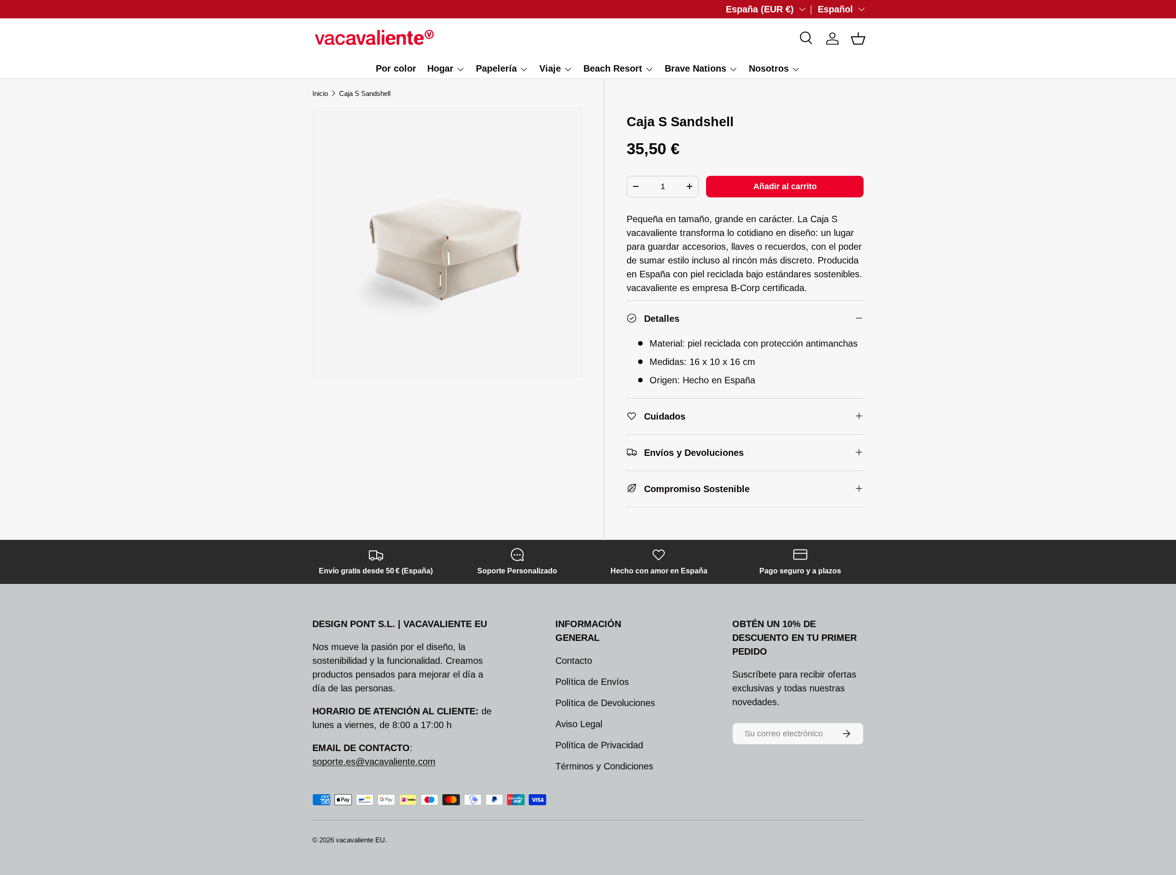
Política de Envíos (592, 682)
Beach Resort (612, 68)
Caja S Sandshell (364, 93)
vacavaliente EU (360, 840)
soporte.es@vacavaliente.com (373, 762)
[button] (858, 38)
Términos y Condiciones (604, 766)
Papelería (496, 68)
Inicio (320, 93)
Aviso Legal (578, 724)
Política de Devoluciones (605, 703)
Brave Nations (695, 68)
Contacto (573, 661)
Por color (396, 68)
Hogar (440, 68)
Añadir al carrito (785, 186)
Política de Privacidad (599, 745)
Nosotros (769, 68)
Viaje (550, 68)
